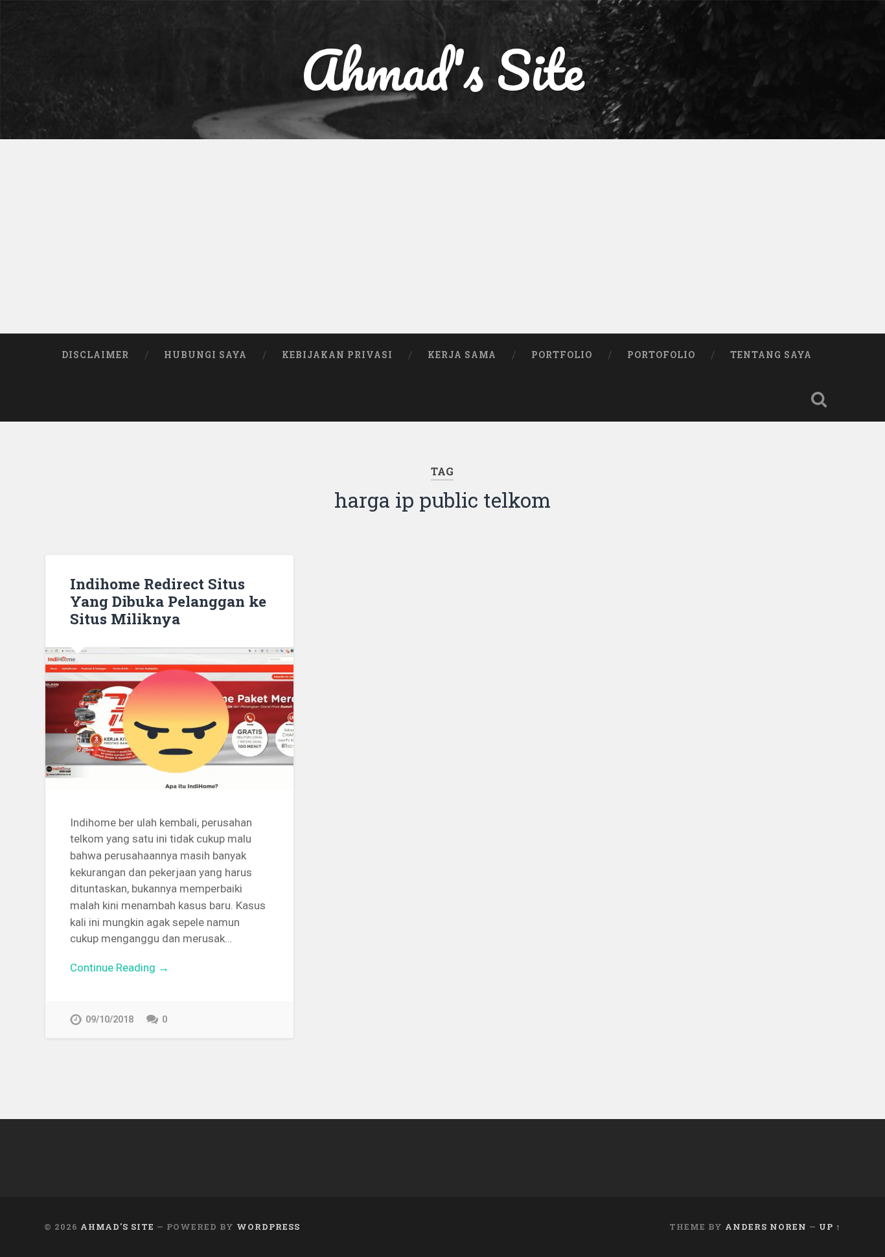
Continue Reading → (119, 967)
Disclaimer (95, 355)
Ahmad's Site (442, 69)
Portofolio (661, 355)
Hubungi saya (205, 355)
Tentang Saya (771, 355)
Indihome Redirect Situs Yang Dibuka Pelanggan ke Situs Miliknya (168, 601)
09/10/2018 (109, 1019)
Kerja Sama (462, 355)
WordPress (268, 1226)
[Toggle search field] (819, 400)
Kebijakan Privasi (337, 355)
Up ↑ (830, 1226)
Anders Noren (766, 1226)
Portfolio (561, 355)
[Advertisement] (442, 236)
